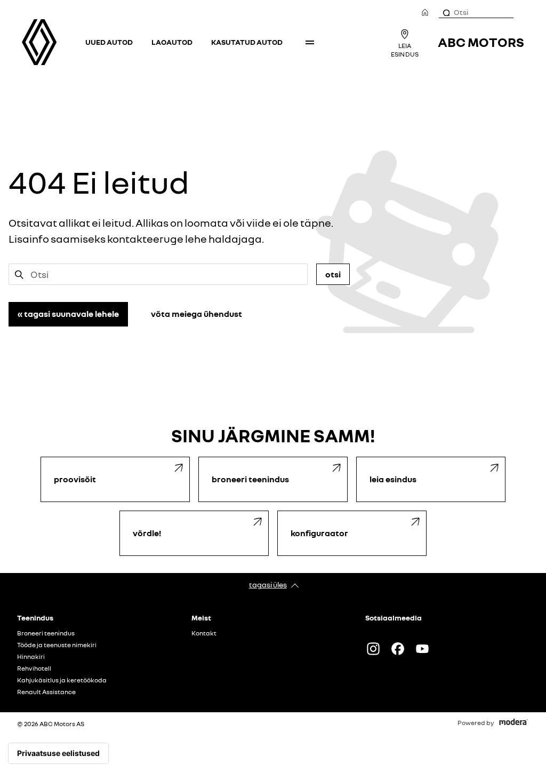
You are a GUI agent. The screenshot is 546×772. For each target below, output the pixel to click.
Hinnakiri (31, 657)
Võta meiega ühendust (196, 313)
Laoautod (171, 41)
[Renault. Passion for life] (39, 42)
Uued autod (109, 41)
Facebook (398, 649)
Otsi (333, 274)
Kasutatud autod (247, 41)
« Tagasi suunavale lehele (68, 313)
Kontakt (203, 633)
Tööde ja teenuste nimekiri (57, 645)
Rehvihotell (34, 668)
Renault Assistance (46, 692)
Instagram (373, 649)
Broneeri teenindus (46, 633)
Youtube (422, 649)
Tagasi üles (268, 584)
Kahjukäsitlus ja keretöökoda (62, 680)
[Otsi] (446, 12)
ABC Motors (481, 42)
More (310, 42)
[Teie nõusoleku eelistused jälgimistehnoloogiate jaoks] (58, 753)
